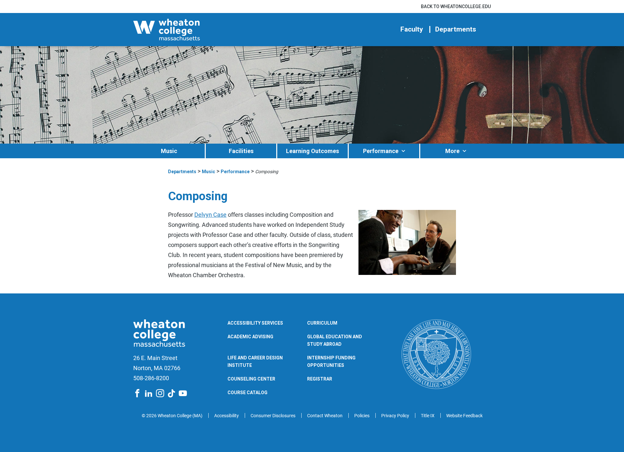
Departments (455, 29)
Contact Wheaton (325, 415)
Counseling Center (251, 378)
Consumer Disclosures (273, 415)
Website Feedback (464, 415)
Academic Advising (250, 336)
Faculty (411, 29)
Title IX (428, 415)
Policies (362, 415)
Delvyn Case (210, 214)
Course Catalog (247, 392)
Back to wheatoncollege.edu (456, 6)
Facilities (241, 151)
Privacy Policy (395, 415)
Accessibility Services (255, 323)
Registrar (319, 378)
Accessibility (226, 415)
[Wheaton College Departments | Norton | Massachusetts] (186, 29)
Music (169, 151)
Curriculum (322, 323)
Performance (380, 151)
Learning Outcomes (312, 151)
